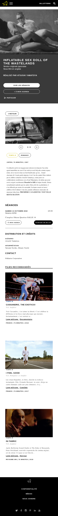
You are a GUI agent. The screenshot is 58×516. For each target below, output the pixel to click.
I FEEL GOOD (13, 373)
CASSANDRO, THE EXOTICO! (21, 305)
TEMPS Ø (12, 155)
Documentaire (26, 319)
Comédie (24, 388)
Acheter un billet (43, 222)
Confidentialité (29, 489)
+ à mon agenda (21, 91)
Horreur (23, 456)
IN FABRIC (11, 441)
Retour (13, 114)
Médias (29, 494)
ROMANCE (25, 155)
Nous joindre (29, 499)
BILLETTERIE (45, 3)
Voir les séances (21, 85)
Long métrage (12, 319)
